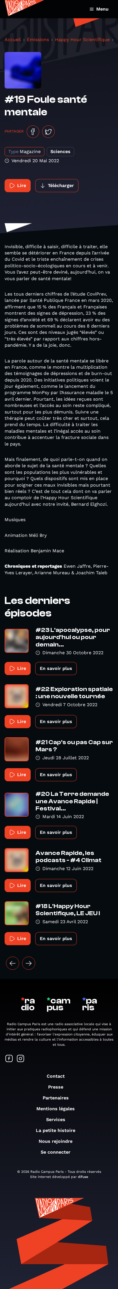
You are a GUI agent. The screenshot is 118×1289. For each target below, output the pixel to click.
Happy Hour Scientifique (82, 39)
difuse (83, 1177)
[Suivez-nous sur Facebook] (9, 1059)
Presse (55, 1087)
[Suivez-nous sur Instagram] (20, 1059)
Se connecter (55, 1152)
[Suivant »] (28, 963)
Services (55, 1119)
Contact (56, 1076)
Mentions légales (55, 1108)
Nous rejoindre (55, 1141)
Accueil (13, 39)
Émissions (38, 39)
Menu (102, 9)
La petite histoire (55, 1130)
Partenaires (56, 1098)
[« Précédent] (12, 963)
